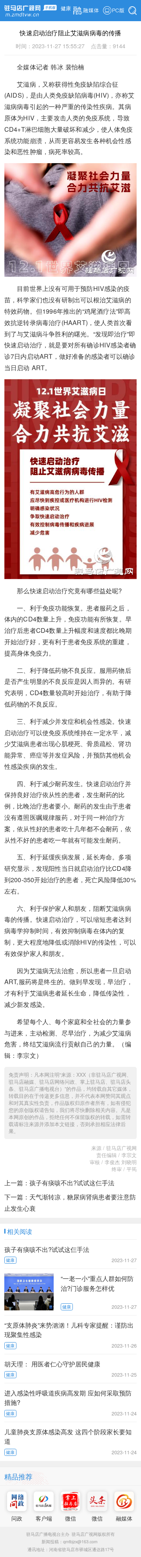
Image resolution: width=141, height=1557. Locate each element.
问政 (16, 1518)
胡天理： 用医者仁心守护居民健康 (52, 1363)
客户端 (44, 1518)
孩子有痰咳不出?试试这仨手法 (71, 1182)
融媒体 (124, 1518)
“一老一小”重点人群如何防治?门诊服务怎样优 (97, 1283)
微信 (70, 1518)
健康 (66, 8)
